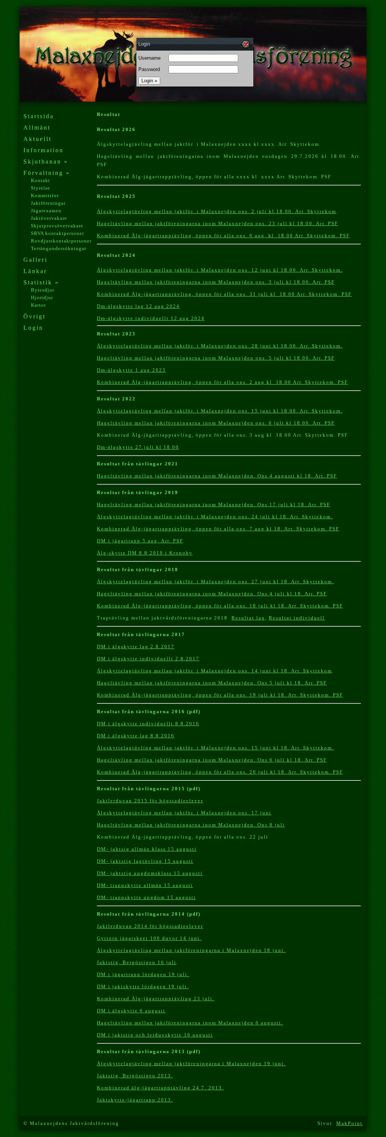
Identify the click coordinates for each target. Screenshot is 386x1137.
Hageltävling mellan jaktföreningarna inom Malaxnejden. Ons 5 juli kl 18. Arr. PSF (212, 683)
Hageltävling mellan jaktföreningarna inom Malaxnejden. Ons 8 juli (191, 825)
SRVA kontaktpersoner (57, 233)
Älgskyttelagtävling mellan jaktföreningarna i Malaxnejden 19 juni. (191, 1063)
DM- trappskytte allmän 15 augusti (145, 885)
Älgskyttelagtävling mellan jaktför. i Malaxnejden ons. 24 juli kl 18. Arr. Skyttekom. (215, 516)
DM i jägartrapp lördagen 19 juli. (143, 974)
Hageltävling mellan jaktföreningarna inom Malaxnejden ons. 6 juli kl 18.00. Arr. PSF (216, 423)
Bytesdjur (42, 290)
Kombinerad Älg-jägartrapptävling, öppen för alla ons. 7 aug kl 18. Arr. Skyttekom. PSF (218, 528)
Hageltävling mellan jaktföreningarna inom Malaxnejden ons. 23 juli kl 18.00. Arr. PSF (217, 223)
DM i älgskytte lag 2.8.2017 (136, 646)
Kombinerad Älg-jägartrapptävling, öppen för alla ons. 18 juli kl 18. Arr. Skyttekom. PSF (220, 606)
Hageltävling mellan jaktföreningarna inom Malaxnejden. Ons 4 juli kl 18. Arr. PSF (212, 593)
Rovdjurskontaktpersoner (61, 241)
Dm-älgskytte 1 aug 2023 (131, 370)
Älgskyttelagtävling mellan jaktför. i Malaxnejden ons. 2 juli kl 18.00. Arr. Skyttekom (216, 211)
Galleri (35, 259)
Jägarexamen (46, 210)
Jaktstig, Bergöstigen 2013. (135, 1075)
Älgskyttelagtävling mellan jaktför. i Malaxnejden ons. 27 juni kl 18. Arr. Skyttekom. (215, 581)
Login (33, 327)
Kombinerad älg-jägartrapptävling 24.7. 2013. (160, 1088)
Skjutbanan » (45, 161)
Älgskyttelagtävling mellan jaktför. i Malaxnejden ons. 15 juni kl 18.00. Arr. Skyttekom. (220, 411)
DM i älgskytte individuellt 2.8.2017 (148, 658)
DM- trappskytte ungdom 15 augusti (146, 897)
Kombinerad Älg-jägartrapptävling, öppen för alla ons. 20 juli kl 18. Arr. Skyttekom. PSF (220, 772)
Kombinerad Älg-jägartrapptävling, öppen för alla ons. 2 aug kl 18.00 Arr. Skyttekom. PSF (222, 382)
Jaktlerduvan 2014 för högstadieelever (150, 926)
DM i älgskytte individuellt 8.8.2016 (148, 723)
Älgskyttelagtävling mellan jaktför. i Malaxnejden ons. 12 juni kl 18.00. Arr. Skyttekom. (220, 270)
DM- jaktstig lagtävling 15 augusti (145, 861)
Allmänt (37, 127)
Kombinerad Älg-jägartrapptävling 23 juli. (155, 998)
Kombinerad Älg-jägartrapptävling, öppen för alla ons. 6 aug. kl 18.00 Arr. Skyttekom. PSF (223, 235)
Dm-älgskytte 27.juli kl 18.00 (138, 447)
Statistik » (41, 282)
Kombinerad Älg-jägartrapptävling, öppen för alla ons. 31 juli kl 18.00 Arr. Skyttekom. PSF (224, 294)
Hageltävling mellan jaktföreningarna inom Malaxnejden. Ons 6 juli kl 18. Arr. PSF (212, 760)
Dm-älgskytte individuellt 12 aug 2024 (151, 318)
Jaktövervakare (49, 218)
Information (43, 150)
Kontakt (40, 180)
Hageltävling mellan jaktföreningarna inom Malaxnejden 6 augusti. (190, 1023)
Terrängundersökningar (58, 248)
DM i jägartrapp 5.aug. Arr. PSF (140, 541)
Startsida (38, 116)
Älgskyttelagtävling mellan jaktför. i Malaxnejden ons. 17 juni (184, 813)
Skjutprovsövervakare (57, 226)
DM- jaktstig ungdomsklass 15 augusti (150, 873)
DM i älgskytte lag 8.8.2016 (136, 735)
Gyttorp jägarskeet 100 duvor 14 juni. (149, 938)
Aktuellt (37, 139)
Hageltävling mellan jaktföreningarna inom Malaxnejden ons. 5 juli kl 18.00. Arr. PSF (216, 358)
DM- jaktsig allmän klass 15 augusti (147, 849)
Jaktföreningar (48, 203)
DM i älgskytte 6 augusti (131, 1010)
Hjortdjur (42, 297)
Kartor (38, 305)
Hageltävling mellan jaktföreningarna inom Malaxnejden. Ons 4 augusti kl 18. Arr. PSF (217, 476)
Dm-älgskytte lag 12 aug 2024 (138, 306)
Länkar (35, 271)
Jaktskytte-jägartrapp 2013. (135, 1100)
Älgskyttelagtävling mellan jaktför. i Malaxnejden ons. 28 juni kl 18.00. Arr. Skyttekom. (220, 346)
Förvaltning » (46, 173)
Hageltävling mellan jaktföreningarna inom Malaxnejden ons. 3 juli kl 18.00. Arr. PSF (216, 282)
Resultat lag (248, 618)
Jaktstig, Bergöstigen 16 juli (136, 962)
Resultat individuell (297, 618)
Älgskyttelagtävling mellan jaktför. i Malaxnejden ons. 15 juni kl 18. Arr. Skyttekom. (215, 748)
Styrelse (40, 188)
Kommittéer (45, 195)
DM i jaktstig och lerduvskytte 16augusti (155, 1035)
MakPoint (349, 1123)
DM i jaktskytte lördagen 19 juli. (143, 986)
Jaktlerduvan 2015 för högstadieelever (150, 800)
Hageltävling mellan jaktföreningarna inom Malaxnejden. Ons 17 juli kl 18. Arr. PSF (213, 504)
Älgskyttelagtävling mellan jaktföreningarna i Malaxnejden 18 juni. (191, 950)
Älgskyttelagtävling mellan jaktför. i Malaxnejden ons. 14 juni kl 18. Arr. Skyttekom (214, 671)
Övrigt (34, 316)
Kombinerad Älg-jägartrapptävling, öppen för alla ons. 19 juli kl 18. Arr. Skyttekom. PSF (220, 695)
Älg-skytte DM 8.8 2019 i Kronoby (145, 553)
